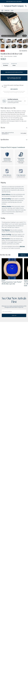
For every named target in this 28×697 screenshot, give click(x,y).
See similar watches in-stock (14, 72)
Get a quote (14, 89)
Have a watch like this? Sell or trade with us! (14, 78)
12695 (12, 10)
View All (23, 254)
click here (22, 246)
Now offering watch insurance (14, 1)
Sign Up (14, 315)
